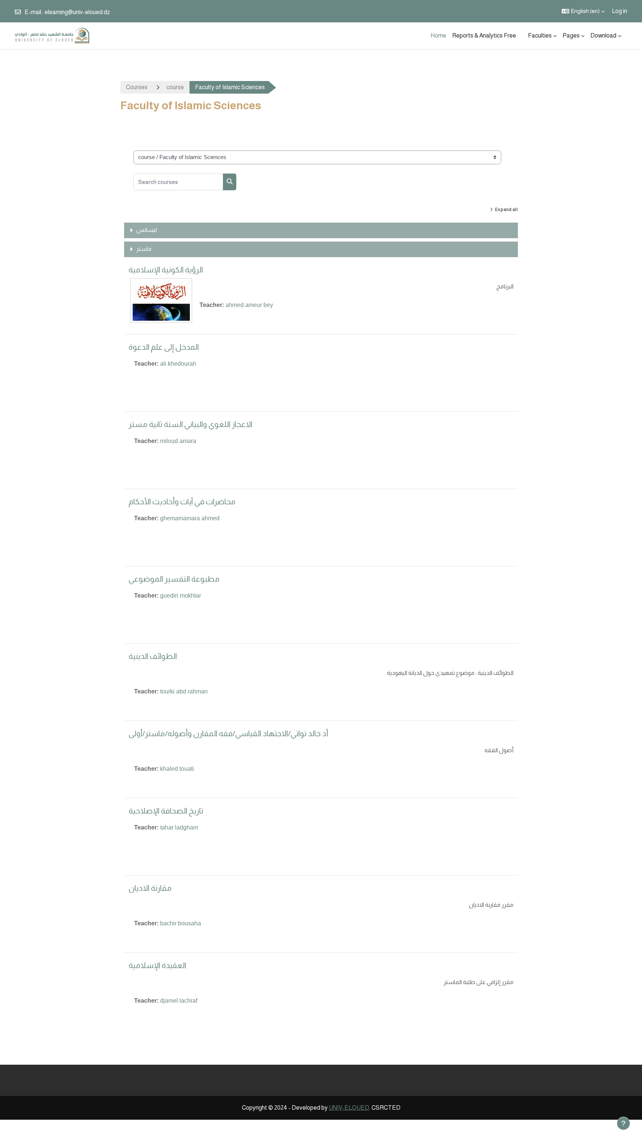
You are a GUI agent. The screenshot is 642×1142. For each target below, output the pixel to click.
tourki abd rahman (184, 691)
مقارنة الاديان (150, 888)
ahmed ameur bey (249, 305)
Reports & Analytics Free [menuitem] (484, 35)
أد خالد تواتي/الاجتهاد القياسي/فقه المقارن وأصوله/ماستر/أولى (228, 733)
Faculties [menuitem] (540, 35)
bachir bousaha (180, 923)
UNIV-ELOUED (349, 1107)
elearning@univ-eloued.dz (77, 12)
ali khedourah (178, 363)
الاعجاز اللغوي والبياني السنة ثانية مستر (190, 424)
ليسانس (146, 230)
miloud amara (178, 441)
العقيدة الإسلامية (157, 965)
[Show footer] (623, 1123)
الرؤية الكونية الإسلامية (166, 269)
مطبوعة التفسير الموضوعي (174, 579)
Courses (136, 87)
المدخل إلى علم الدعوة (164, 347)
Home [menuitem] (438, 35)
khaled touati (177, 769)
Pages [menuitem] (571, 35)
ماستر (144, 249)
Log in (619, 11)
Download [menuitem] (603, 35)
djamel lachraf (178, 1000)
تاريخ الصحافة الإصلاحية (166, 810)
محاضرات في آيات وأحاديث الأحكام (182, 501)
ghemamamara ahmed (190, 518)
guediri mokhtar (180, 595)
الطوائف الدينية (153, 656)
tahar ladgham (179, 827)
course (175, 87)
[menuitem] (522, 35)
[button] (583, 11)
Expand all (506, 209)
